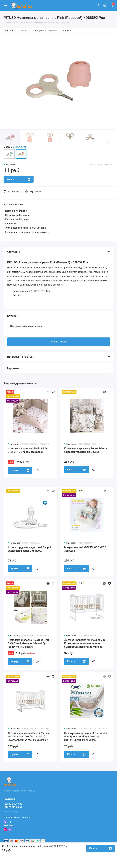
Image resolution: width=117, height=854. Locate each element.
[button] (108, 141)
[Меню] (5, 5)
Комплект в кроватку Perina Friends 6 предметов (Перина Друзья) (85, 450)
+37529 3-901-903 (13, 804)
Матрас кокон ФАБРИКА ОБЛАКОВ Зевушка (85, 549)
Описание (9, 30)
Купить (14, 470)
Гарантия (66, 30)
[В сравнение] (48, 392)
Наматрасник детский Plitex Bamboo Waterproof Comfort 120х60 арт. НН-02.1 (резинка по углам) (86, 736)
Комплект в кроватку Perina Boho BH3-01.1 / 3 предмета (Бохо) (28, 450)
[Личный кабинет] (105, 5)
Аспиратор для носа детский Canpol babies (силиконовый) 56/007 (29, 549)
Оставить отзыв (58, 341)
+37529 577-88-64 (13, 807)
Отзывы (25, 30)
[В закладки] (53, 392)
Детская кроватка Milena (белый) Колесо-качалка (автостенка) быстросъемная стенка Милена (84, 643)
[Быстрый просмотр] (37, 470)
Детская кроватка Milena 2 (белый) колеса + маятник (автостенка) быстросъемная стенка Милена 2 (29, 736)
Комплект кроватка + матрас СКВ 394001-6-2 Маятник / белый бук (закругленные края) (28, 643)
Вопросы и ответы (46, 30)
